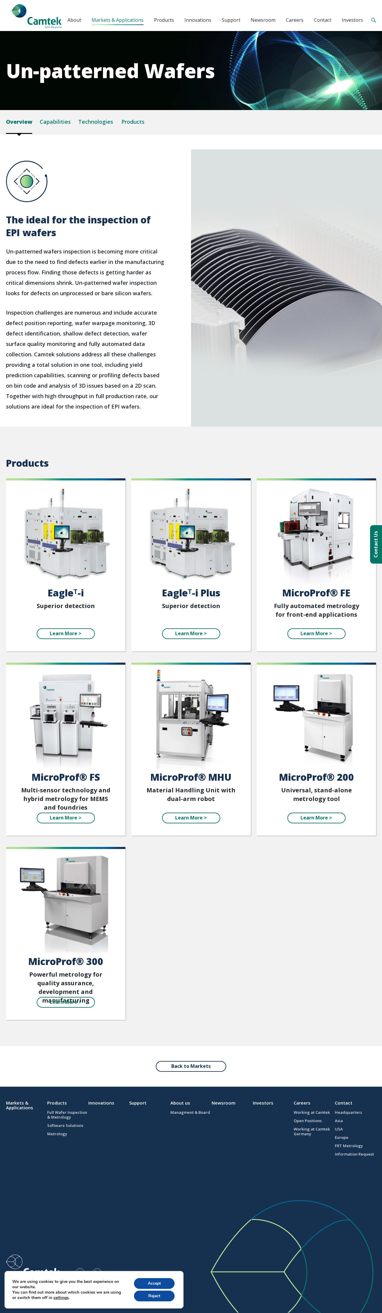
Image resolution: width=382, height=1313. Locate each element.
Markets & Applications (118, 20)
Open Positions (308, 1120)
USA (339, 1129)
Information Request (354, 1154)
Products (164, 20)
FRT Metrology (349, 1145)
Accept (154, 1283)
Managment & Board (190, 1112)
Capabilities (55, 121)
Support (231, 20)
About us (180, 1102)
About (74, 20)
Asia (339, 1120)
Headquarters (348, 1112)
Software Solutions (65, 1125)
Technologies (95, 121)
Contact (322, 20)
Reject (154, 1296)
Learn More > (65, 633)
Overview (19, 121)
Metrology (57, 1133)
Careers (295, 20)
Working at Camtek (312, 1112)
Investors (352, 20)
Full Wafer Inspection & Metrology (67, 1114)
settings (61, 1297)
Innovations (197, 20)
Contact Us (375, 544)
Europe (341, 1137)
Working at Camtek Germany (312, 1131)
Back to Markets (191, 1066)
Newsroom (263, 20)
